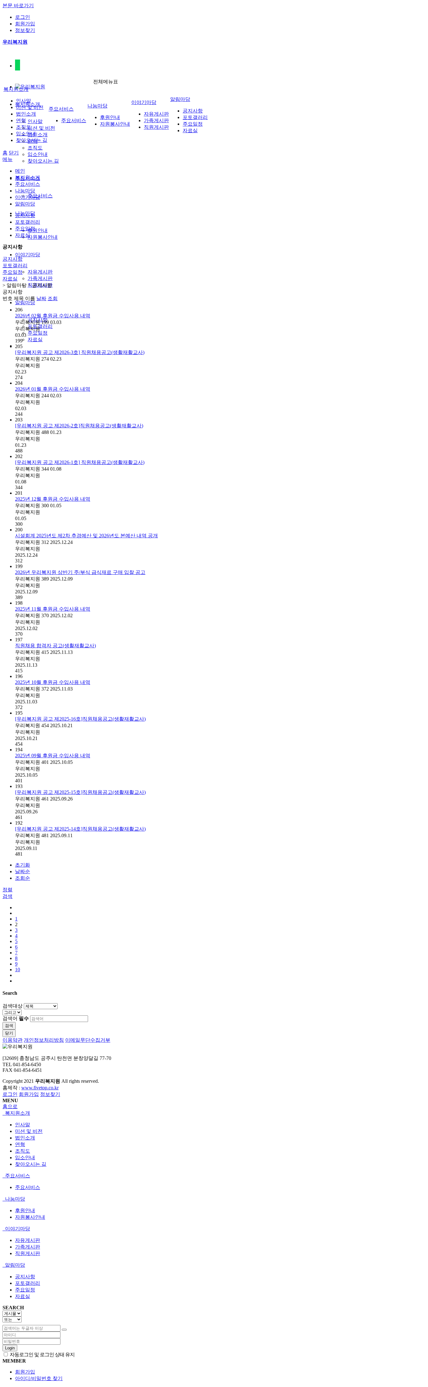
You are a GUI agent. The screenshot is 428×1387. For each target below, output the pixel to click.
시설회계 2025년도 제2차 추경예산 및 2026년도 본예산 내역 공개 (86, 535)
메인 (20, 171)
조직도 (35, 147)
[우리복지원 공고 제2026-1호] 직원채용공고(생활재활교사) (79, 462)
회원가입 (25, 23)
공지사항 (193, 110)
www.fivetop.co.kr (40, 1087)
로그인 (22, 17)
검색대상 (13, 1006)
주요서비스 (40, 195)
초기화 (22, 865)
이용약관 (13, 1040)
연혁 (21, 120)
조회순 (22, 878)
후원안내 (38, 230)
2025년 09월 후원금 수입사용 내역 (52, 755)
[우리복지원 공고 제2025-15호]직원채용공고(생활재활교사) (80, 792)
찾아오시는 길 (43, 161)
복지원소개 (16, 89)
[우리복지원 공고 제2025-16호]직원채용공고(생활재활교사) (80, 719)
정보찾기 (25, 30)
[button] (8, 896)
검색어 (16, 1018)
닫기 (14, 152)
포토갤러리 (40, 326)
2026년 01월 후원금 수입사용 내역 (52, 389)
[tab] (214, 1113)
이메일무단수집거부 (87, 1040)
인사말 (35, 121)
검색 (9, 1025)
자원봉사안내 (43, 237)
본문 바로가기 (18, 5)
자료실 (35, 339)
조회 (53, 298)
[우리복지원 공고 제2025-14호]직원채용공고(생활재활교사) (80, 829)
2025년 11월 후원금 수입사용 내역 (52, 609)
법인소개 (38, 134)
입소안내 (38, 154)
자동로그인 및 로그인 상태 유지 (42, 1354)
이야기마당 (27, 254)
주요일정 (38, 333)
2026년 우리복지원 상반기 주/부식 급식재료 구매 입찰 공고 (80, 572)
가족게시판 (40, 278)
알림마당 (25, 302)
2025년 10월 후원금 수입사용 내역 (52, 682)
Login (10, 1348)
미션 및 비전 (41, 128)
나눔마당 (97, 105)
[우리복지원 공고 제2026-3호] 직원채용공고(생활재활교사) (79, 352)
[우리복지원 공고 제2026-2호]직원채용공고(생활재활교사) (79, 425)
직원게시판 (156, 127)
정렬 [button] (8, 889)
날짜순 (22, 871)
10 (17, 969)
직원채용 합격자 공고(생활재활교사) (55, 645)
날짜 (41, 298)
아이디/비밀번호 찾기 (39, 1378)
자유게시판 (40, 271)
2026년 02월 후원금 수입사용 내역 (52, 315)
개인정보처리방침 (44, 1040)
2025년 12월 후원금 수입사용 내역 (52, 499)
